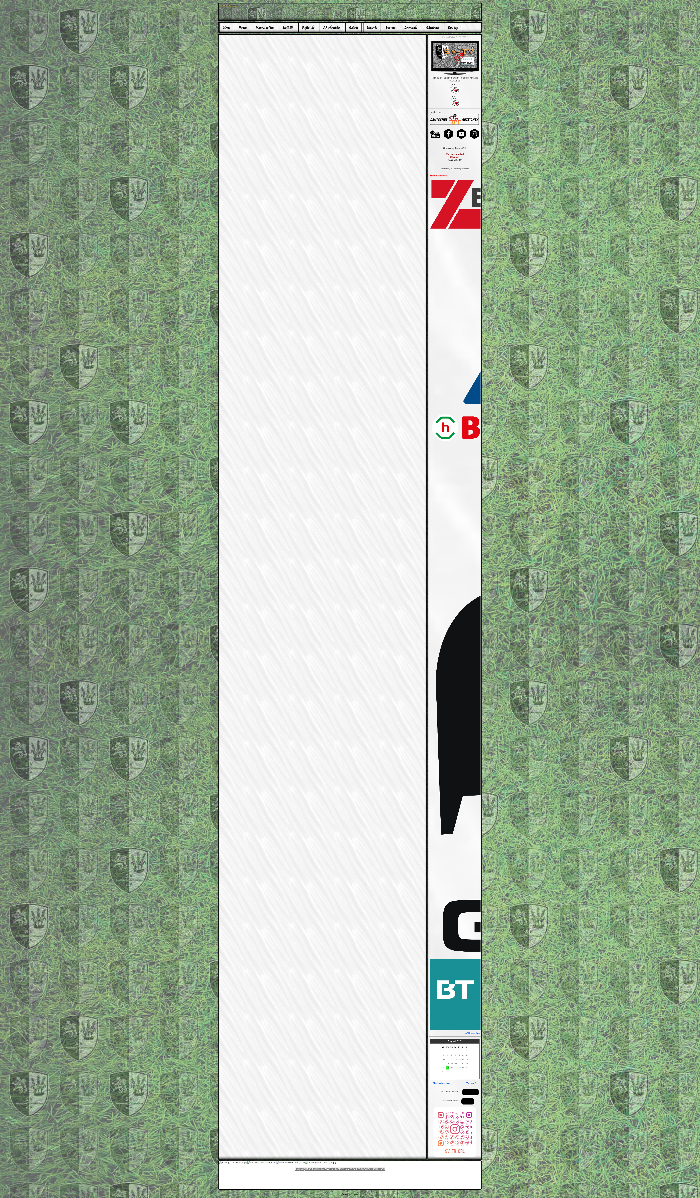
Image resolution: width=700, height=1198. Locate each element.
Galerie (353, 28)
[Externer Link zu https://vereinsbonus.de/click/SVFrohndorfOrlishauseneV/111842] (454, 105)
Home (226, 28)
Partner (390, 28)
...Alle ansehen (472, 1033)
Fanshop (453, 28)
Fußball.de (308, 28)
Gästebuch (432, 28)
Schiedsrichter (331, 28)
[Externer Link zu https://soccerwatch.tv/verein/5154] (455, 74)
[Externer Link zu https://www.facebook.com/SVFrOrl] (448, 138)
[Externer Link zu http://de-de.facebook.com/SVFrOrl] (228, 5)
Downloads (410, 28)
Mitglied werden (441, 1083)
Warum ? (471, 1083)
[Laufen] (454, 124)
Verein (243, 28)
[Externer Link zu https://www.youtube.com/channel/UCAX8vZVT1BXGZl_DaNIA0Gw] (461, 138)
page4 (355, 1194)
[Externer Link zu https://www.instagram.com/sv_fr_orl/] (474, 138)
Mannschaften (265, 28)
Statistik (288, 28)
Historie (372, 28)
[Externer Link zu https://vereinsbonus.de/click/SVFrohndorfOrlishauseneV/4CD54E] (454, 92)
